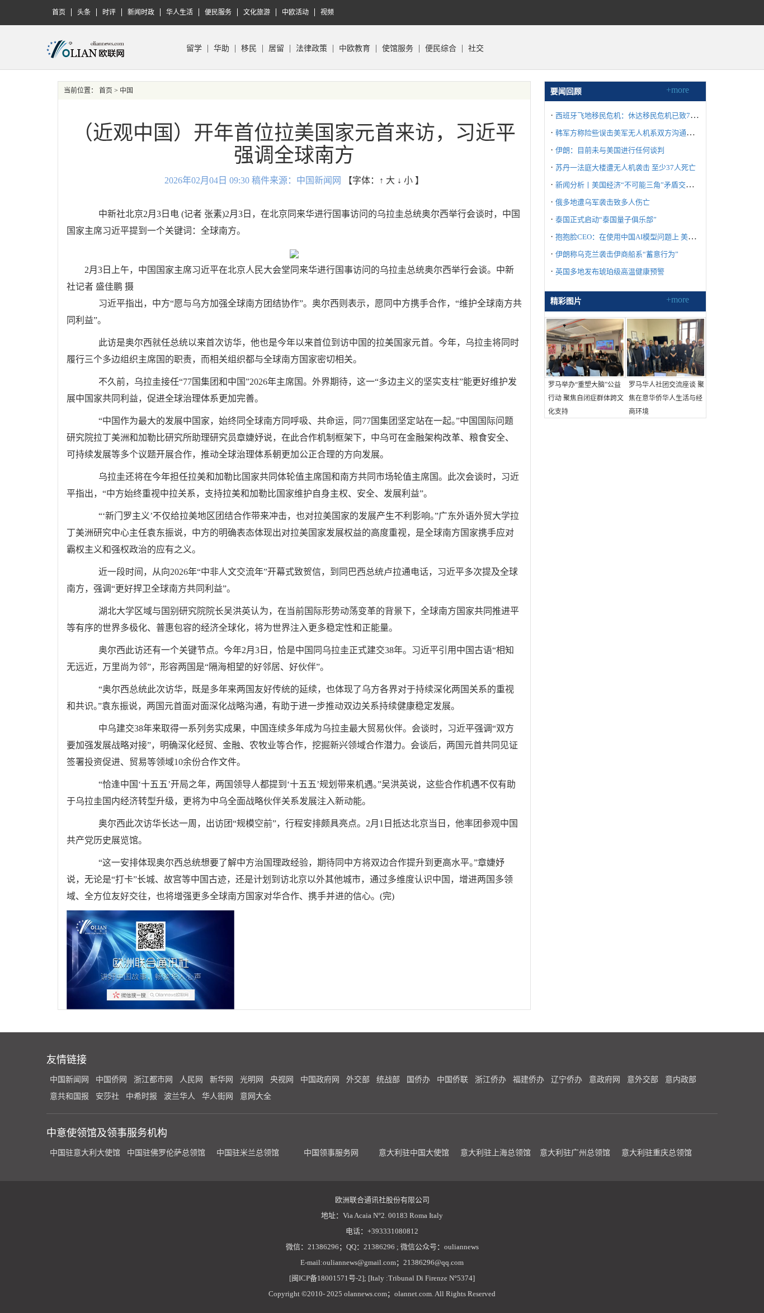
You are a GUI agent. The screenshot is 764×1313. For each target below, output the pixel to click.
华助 (221, 49)
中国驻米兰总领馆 (248, 1153)
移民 (249, 49)
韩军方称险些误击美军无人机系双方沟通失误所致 (635, 133)
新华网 (221, 1079)
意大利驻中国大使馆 (414, 1153)
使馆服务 (397, 49)
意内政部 (680, 1079)
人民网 (191, 1079)
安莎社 (107, 1096)
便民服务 (218, 12)
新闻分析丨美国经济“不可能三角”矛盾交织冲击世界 (638, 185)
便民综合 (440, 49)
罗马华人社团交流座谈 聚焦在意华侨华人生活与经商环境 (666, 398)
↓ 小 (405, 180)
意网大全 (255, 1096)
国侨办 (418, 1079)
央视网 (282, 1079)
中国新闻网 (69, 1079)
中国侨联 (452, 1079)
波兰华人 (179, 1096)
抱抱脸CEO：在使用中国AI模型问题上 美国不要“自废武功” (650, 237)
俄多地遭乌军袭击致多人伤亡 (602, 202)
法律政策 (311, 49)
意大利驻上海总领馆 (494, 1153)
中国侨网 (111, 1079)
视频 (327, 12)
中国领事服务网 (331, 1153)
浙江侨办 (490, 1079)
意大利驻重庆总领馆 (656, 1153)
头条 (84, 12)
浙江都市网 (153, 1079)
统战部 (388, 1079)
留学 (194, 49)
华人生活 (179, 12)
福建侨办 (528, 1079)
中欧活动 (295, 12)
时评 (109, 12)
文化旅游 (256, 12)
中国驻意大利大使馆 (85, 1153)
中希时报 (141, 1096)
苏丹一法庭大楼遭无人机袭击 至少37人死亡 (625, 167)
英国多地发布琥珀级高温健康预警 (609, 271)
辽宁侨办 (566, 1079)
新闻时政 (141, 12)
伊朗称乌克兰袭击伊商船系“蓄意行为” (616, 254)
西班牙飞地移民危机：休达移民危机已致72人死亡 (635, 115)
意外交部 (642, 1079)
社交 (476, 49)
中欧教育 (354, 49)
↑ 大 (387, 180)
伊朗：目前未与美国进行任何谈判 (609, 150)
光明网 (251, 1079)
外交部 (358, 1079)
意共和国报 (69, 1096)
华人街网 (217, 1096)
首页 (58, 12)
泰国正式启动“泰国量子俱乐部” (606, 219)
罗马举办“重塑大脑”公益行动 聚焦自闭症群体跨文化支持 (586, 398)
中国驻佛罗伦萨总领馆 (166, 1153)
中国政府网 (319, 1079)
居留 (276, 49)
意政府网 (604, 1079)
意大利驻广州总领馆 (575, 1153)
